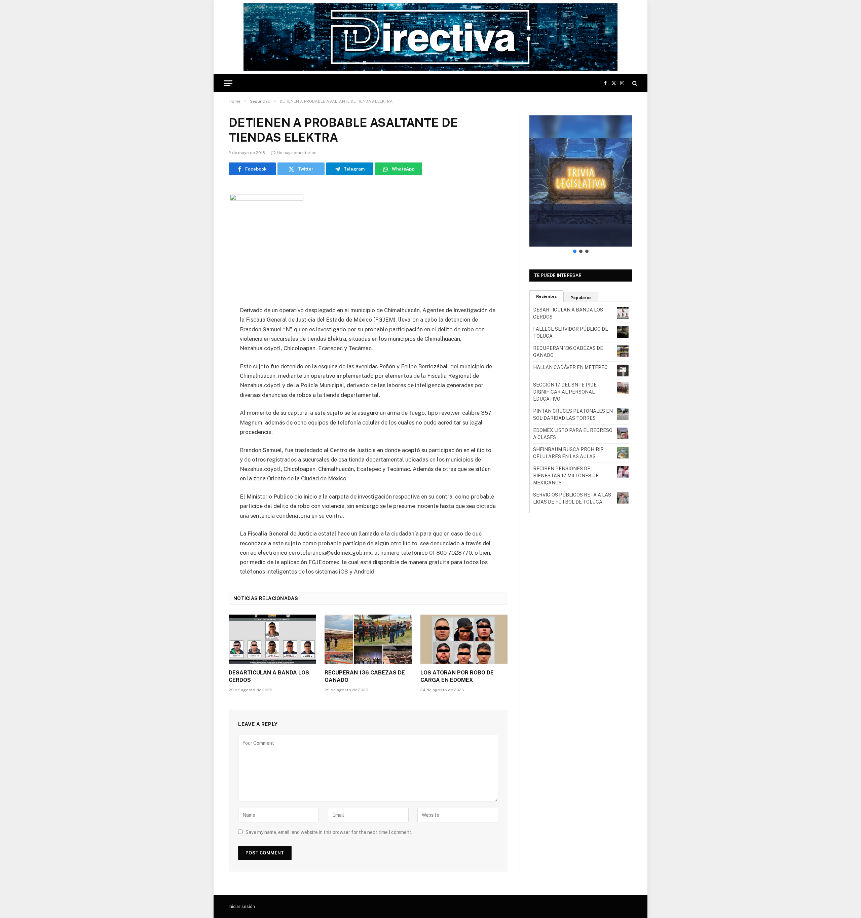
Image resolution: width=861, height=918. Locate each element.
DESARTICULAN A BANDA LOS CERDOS (269, 676)
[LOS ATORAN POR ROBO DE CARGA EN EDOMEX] (464, 639)
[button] (580, 181)
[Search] (634, 83)
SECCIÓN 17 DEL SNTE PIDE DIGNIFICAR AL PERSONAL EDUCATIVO (565, 392)
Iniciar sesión (242, 906)
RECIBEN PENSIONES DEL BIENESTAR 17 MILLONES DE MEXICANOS (566, 475)
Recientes (546, 296)
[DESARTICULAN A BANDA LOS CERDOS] (272, 639)
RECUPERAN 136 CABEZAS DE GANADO (365, 676)
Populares (581, 297)
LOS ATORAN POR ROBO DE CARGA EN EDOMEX (457, 676)
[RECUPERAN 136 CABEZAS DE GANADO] (368, 639)
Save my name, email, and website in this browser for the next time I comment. (329, 832)
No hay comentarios (296, 152)
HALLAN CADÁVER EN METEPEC (570, 367)
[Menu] (228, 83)
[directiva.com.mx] (430, 37)
